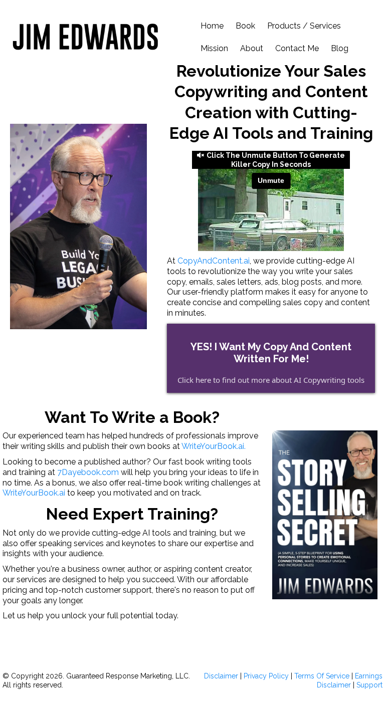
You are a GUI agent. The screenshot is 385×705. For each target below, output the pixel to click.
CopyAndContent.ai (212, 261)
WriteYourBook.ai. (213, 446)
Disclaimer (222, 676)
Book (245, 26)
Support (369, 685)
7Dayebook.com (88, 472)
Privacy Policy (266, 676)
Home (212, 26)
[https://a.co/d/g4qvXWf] (324, 514)
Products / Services (304, 26)
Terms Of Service (321, 676)
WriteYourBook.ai (34, 493)
